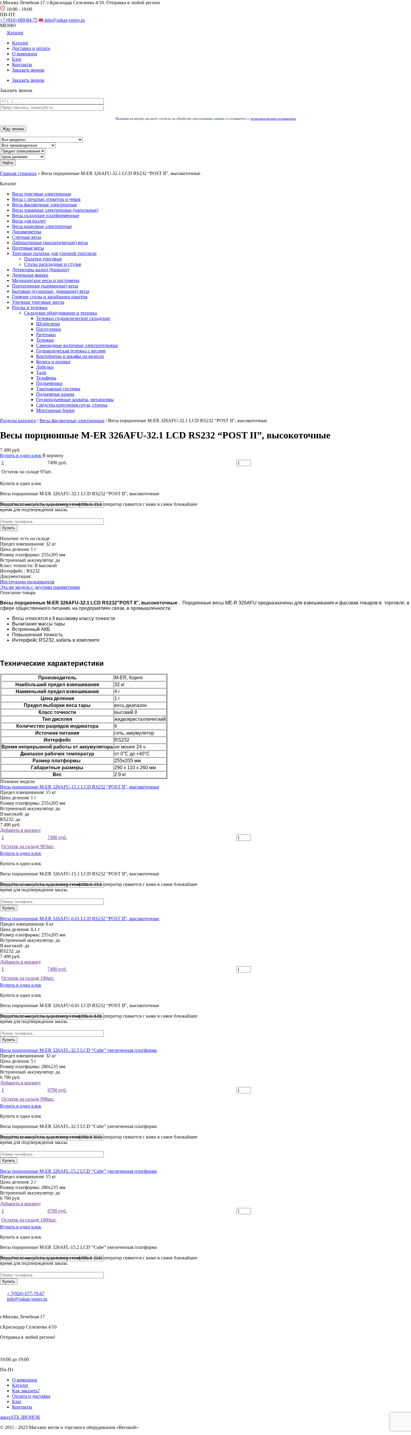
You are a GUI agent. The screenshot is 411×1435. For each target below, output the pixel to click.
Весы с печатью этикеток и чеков (46, 199)
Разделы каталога (18, 420)
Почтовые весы (28, 247)
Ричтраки (46, 334)
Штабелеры (48, 323)
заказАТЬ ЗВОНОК (20, 1417)
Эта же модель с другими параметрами (40, 587)
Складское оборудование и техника (60, 312)
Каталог (20, 42)
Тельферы (46, 377)
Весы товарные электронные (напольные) (55, 210)
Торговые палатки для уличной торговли (54, 253)
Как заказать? (26, 1390)
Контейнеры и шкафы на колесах (70, 356)
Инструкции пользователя (27, 581)
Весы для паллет (29, 220)
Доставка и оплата (31, 48)
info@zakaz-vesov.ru (64, 20)
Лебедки (45, 367)
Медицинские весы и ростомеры (45, 280)
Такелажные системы (58, 388)
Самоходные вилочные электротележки (77, 345)
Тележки (45, 340)
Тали (41, 372)
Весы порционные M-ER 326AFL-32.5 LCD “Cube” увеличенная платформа (78, 1050)
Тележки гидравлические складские (73, 318)
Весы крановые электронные (42, 226)
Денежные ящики (30, 275)
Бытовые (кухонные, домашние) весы (50, 291)
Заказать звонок (28, 69)
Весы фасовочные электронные (44, 204)
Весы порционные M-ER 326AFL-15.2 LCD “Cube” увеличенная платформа (78, 1171)
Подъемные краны (55, 394)
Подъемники (49, 383)
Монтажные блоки (55, 410)
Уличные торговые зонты (38, 302)
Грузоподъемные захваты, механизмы (75, 399)
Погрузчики (48, 329)
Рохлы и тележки (30, 307)
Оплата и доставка (31, 1396)
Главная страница (18, 173)
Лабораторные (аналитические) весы (50, 242)
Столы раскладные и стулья (52, 264)
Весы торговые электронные (41, 193)
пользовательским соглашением (273, 118)
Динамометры (26, 231)
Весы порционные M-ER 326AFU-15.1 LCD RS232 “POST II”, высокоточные (79, 786)
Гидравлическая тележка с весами (71, 350)
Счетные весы (26, 237)
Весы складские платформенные (45, 215)
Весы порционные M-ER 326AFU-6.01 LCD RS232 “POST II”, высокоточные (79, 918)
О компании (24, 53)
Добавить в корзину (33, 838)
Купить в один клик (21, 455)
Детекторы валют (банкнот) (40, 269)
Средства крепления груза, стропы (71, 404)
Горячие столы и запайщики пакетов (50, 296)
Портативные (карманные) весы (45, 285)
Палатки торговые (43, 258)
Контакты (22, 64)
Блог (17, 59)
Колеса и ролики (53, 361)
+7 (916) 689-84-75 (19, 20)
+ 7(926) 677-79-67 (26, 1293)
